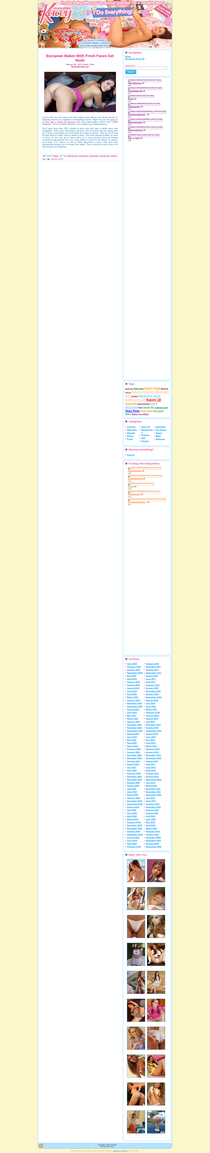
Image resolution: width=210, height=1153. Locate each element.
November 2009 (153, 840)
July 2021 (131, 767)
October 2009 (152, 844)
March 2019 (132, 819)
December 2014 (153, 725)
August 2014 (152, 734)
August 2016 (152, 700)
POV (140, 408)
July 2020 (131, 789)
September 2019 (135, 804)
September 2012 (153, 779)
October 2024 (133, 685)
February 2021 (134, 773)
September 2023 (135, 706)
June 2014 (151, 737)
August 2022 (133, 734)
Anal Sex (131, 427)
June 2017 (151, 679)
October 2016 (152, 694)
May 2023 (131, 715)
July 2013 (150, 764)
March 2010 (151, 828)
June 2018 (132, 840)
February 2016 (153, 712)
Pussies (145, 441)
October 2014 (152, 728)
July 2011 (150, 798)
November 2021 (134, 758)
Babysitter (139, 389)
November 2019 (134, 801)
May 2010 (150, 822)
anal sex (129, 389)
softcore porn (104, 156)
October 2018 (133, 831)
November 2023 (134, 703)
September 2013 (153, 758)
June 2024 (132, 691)
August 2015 (152, 718)
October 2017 (152, 670)
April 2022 (132, 743)
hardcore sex (135, 400)
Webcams (160, 439)
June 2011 (151, 801)
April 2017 (151, 682)
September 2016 (153, 697)
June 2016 (151, 706)
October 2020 (133, 783)
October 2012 (152, 776)
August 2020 (133, 786)
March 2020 (132, 795)
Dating (130, 436)
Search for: (130, 66)
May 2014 (150, 740)
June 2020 (132, 792)
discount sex (84, 156)
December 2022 (134, 725)
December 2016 (153, 691)
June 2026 (132, 664)
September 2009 (153, 847)
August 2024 (133, 688)
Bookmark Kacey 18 (80, 67)
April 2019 (132, 816)
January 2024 (133, 700)
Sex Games (161, 430)
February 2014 (153, 749)
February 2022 (134, 749)
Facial (130, 439)
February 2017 (153, 685)
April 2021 (132, 770)
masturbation (143, 404)
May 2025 (131, 676)
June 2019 (132, 813)
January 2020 (133, 798)
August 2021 (133, 764)
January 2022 (133, 752)
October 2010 (152, 810)
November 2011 (153, 792)
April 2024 (132, 694)
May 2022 (131, 740)
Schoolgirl (161, 427)
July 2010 (150, 816)
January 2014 (152, 752)
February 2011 (153, 804)
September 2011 (153, 795)
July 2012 (150, 783)
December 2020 (134, 776)
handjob (134, 396)
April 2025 (132, 679)
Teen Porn (132, 410)
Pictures (145, 435)
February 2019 (134, 822)
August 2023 (133, 709)
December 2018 (134, 825)
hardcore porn (149, 396)
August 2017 (152, 676)
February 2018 (134, 847)
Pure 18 (130, 455)
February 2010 (153, 831)
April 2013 (151, 770)
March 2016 (151, 709)
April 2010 (151, 825)
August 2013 (152, 761)
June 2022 (132, 737)
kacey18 (130, 403)
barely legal (152, 388)
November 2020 (134, 779)
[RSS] (41, 1145)
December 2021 (134, 755)
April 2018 (132, 844)
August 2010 (152, 813)
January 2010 (152, 834)
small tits (148, 407)
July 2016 (150, 703)
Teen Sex (146, 410)
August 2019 (133, 807)
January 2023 (133, 722)
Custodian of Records (120, 1151)
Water (158, 436)
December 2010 (153, 807)
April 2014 (151, 743)
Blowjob (164, 389)
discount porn (72, 156)
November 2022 (134, 728)
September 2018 (135, 834)
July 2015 (150, 722)
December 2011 (153, 789)
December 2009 (153, 837)
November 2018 (134, 828)
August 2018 (133, 837)
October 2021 (133, 761)
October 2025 (133, 670)
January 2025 (133, 682)
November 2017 (153, 667)
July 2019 (131, 810)
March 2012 (151, 786)
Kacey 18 (153, 400)
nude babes (94, 156)
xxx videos (143, 414)
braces (128, 392)
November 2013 (153, 755)
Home (128, 56)
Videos (55, 156)
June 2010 (151, 819)
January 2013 (152, 773)
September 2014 (153, 731)
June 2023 (132, 712)
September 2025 (135, 673)
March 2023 (132, 718)
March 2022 (132, 746)
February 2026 (134, 667)
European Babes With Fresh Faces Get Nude (80, 58)
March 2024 (132, 697)
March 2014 (151, 746)
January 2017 (152, 688)
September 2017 (153, 673)
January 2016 (152, 715)
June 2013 (151, 767)
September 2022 (135, 731)
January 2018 (152, 664)
